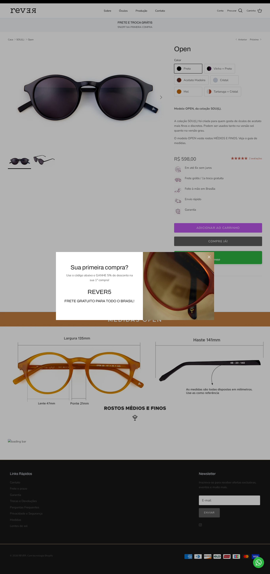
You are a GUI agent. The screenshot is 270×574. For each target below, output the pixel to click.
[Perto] (209, 257)
